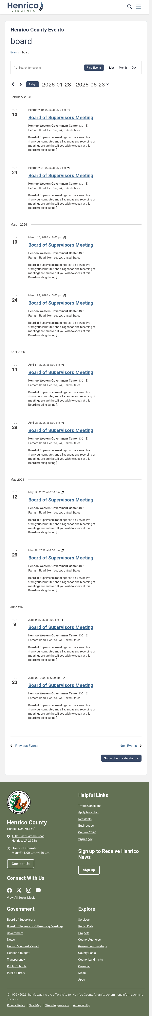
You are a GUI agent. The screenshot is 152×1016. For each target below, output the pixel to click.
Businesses (86, 825)
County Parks (87, 953)
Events (14, 52)
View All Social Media (21, 897)
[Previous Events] (12, 84)
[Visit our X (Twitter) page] (18, 890)
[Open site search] (129, 7)
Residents (85, 819)
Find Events (94, 67)
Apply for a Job (88, 812)
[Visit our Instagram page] (28, 890)
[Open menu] (138, 7)
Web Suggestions (57, 1005)
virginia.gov (85, 839)
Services (84, 919)
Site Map (35, 1005)
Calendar (84, 966)
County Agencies (89, 939)
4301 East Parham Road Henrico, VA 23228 (28, 838)
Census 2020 (87, 832)
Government (15, 933)
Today (32, 84)
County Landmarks (90, 959)
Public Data (85, 926)
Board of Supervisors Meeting (60, 117)
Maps (82, 973)
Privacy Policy (16, 1005)
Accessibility (81, 1005)
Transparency (16, 959)
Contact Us (20, 864)
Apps (81, 979)
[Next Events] (20, 84)
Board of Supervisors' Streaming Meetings (35, 926)
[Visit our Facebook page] (9, 890)
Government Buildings (92, 946)
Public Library (16, 973)
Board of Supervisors (21, 919)
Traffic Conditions (89, 806)
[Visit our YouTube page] (38, 890)
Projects (83, 933)
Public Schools (17, 966)
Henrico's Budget (18, 953)
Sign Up (89, 870)
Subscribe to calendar (119, 758)
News (11, 939)
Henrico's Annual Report (23, 946)
